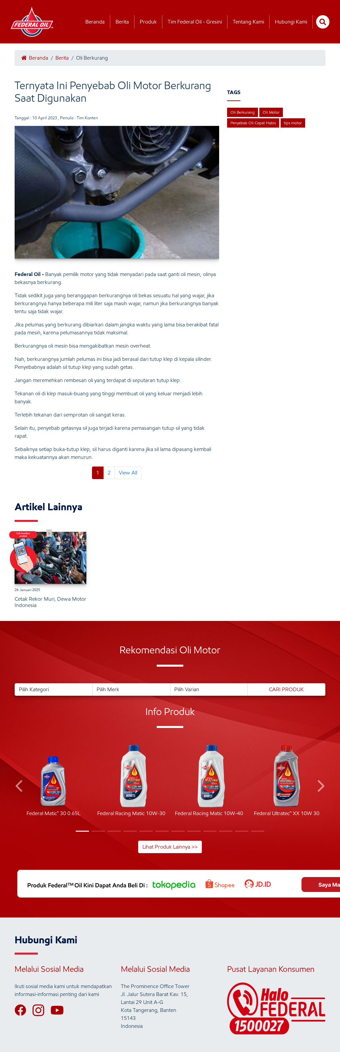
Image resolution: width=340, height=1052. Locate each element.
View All (128, 473)
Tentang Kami (248, 22)
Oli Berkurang (242, 112)
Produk (148, 22)
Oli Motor (271, 112)
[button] (20, 787)
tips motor (293, 122)
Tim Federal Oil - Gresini (195, 22)
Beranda (95, 22)
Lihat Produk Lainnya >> (170, 847)
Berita (122, 22)
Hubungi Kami (291, 22)
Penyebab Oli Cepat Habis (253, 122)
